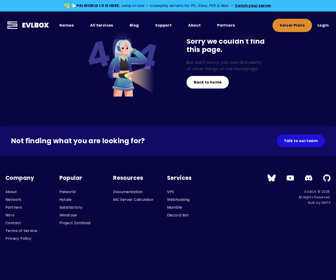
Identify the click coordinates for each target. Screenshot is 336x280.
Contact (13, 223)
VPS (170, 191)
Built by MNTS (319, 202)
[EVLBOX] (28, 25)
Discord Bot (178, 215)
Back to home (208, 82)
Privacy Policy (18, 238)
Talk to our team (301, 140)
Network (13, 199)
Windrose (68, 215)
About (194, 25)
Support (163, 25)
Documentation (128, 191)
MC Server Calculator (133, 199)
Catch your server (253, 5)
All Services (101, 25)
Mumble (174, 207)
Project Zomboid (75, 223)
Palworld (67, 191)
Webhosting (178, 199)
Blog (134, 25)
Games (66, 25)
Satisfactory (71, 207)
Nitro (10, 215)
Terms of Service (21, 230)
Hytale (65, 199)
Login (323, 25)
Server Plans (292, 25)
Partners (226, 25)
